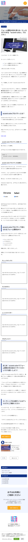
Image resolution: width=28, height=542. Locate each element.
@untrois (5, 274)
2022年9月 (5, 481)
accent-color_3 (13, 325)
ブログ (8, 21)
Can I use (3, 136)
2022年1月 (5, 483)
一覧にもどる (14, 458)
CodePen (12, 274)
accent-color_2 (13, 298)
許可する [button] (16, 539)
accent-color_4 (13, 351)
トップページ (3, 21)
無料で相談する (14, 508)
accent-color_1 (13, 272)
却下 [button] (22, 539)
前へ (5, 458)
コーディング (13, 21)
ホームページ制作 (7, 472)
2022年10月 (6, 479)
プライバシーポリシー (7, 539)
